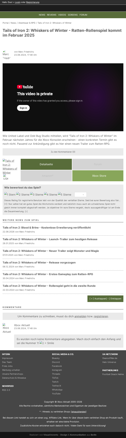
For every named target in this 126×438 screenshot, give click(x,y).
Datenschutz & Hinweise (14, 378)
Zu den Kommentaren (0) (63, 152)
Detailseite (46, 164)
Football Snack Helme (113, 374)
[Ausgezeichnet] (65, 194)
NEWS (42, 15)
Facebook (57, 366)
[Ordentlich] (51, 194)
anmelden (80, 316)
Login (17, 2)
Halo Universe (109, 362)
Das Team (7, 362)
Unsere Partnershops (12, 374)
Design (63, 435)
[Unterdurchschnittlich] (23, 194)
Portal (6, 23)
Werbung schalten (11, 370)
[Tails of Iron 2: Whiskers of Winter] (11, 170)
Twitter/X (56, 386)
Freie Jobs (7, 366)
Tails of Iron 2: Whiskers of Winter (55, 23)
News (13, 23)
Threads (56, 374)
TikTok (55, 378)
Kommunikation (78, 435)
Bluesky (56, 358)
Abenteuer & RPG (26, 23)
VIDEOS (62, 15)
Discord (56, 362)
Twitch (55, 382)
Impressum (7, 358)
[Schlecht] (10, 194)
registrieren (101, 316)
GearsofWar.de (109, 358)
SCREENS (73, 15)
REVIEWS (51, 15)
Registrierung (32, 2)
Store (99, 175)
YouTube (56, 393)
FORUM (83, 15)
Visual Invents (50, 435)
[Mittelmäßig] (37, 194)
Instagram (57, 370)
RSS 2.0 (6, 390)
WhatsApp (57, 389)
